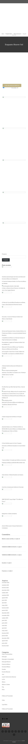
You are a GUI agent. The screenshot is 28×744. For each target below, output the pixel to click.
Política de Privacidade (7, 695)
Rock (3, 689)
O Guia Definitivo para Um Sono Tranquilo (11, 443)
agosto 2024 (5, 597)
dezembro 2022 (5, 638)
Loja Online (4, 704)
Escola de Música (6, 666)
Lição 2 (20, 546)
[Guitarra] (9, 731)
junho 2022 (4, 643)
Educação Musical (6, 661)
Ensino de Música (6, 664)
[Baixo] (12, 731)
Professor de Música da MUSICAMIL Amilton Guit (13, 462)
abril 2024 (4, 602)
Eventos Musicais (6, 671)
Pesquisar (4, 254)
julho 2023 (4, 620)
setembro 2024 (5, 595)
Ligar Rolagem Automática (11, 85)
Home (3, 33)
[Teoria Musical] (14, 734)
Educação (4, 656)
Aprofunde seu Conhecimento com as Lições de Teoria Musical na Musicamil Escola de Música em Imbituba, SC (13, 395)
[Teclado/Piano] (19, 731)
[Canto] (22, 731)
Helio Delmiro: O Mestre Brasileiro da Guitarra (12, 474)
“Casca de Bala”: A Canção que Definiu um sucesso (14, 460)
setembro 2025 (5, 585)
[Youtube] (7, 719)
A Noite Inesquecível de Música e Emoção (11, 416)
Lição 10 (18, 538)
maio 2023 (4, 625)
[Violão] (6, 731)
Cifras (3, 700)
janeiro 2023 (5, 635)
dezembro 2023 (5, 612)
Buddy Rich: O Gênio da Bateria (9, 513)
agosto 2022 (5, 640)
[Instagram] (5, 719)
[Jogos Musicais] (25, 731)
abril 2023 (4, 628)
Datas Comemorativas (7, 654)
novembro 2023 (5, 615)
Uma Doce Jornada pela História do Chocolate (13, 487)
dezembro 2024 (5, 590)
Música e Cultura (6, 684)
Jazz (3, 674)
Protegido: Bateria (9, 33)
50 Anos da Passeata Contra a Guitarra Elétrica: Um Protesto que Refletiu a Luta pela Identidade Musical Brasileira (14, 333)
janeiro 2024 (5, 610)
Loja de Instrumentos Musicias (9, 676)
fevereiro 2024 (5, 607)
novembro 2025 (5, 582)
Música (3, 682)
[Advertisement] (14, 18)
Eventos (4, 669)
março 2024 (4, 605)
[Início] (2, 731)
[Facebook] (3, 719)
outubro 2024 (5, 592)
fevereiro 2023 (5, 633)
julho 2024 (4, 600)
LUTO (3, 679)
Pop (3, 687)
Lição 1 (20, 554)
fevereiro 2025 (5, 587)
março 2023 (4, 630)
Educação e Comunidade (8, 659)
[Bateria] (15, 731)
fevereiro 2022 (5, 645)
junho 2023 (4, 623)
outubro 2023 (5, 618)
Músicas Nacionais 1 (17, 33)
